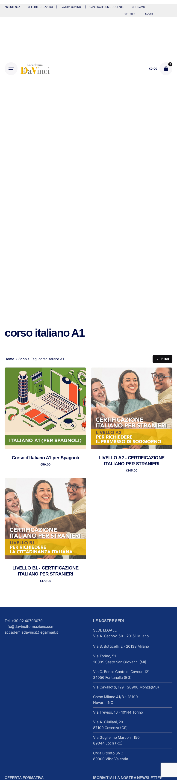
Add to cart (45, 441)
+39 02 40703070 (27, 621)
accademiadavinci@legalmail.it (31, 632)
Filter (165, 359)
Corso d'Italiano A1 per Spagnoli (45, 457)
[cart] (165, 68)
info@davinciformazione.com (29, 626)
